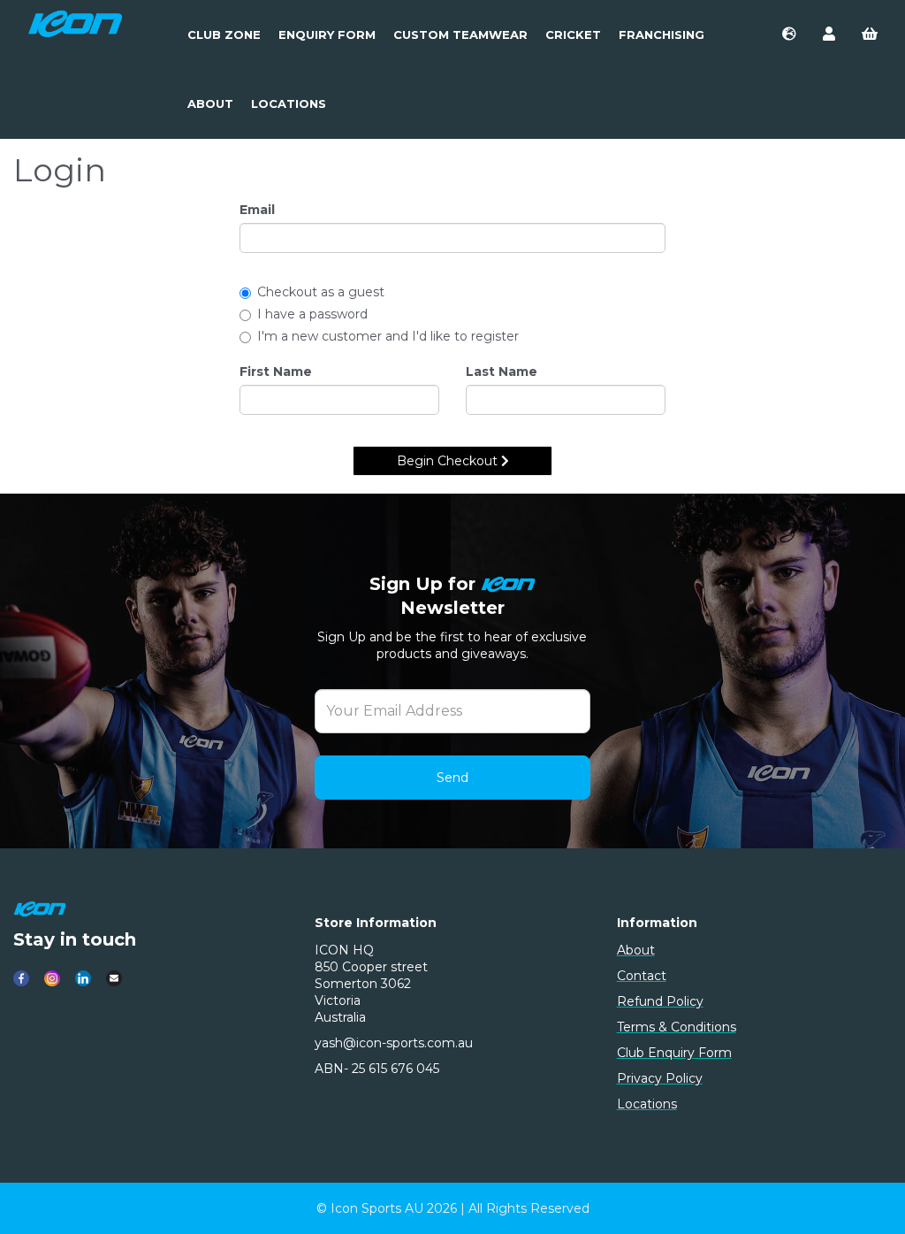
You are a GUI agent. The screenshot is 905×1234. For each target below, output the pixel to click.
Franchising (661, 34)
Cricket (573, 34)
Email (257, 210)
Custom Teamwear (460, 34)
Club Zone (224, 34)
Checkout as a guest (320, 292)
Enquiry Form (327, 34)
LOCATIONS (288, 103)
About (210, 103)
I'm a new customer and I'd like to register (388, 336)
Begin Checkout (449, 461)
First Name (276, 371)
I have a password (312, 314)
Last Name (501, 371)
